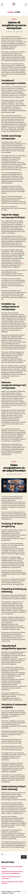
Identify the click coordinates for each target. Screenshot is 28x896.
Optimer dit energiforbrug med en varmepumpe (14, 25)
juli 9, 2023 (18, 474)
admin (10, 31)
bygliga (23, 263)
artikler (14, 19)
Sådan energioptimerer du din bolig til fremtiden (14, 468)
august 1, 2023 (18, 31)
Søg (2, 854)
